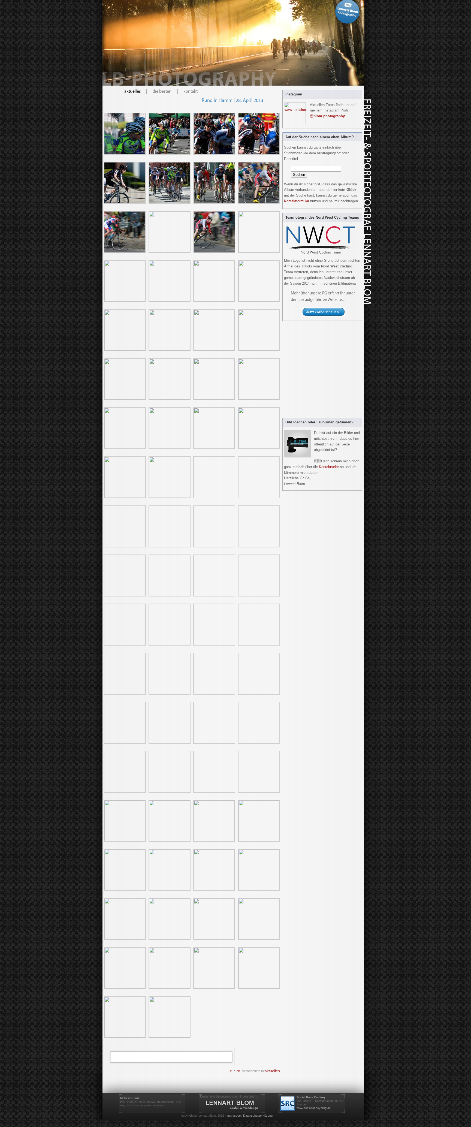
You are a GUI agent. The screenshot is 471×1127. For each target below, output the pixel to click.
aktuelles (132, 91)
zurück (235, 1071)
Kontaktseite (329, 467)
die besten (162, 91)
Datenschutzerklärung (258, 1115)
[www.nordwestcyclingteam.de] (323, 316)
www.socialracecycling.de (314, 1108)
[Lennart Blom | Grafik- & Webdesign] (232, 1104)
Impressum (234, 1115)
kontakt (190, 91)
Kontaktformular (296, 201)
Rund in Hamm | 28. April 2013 (232, 100)
